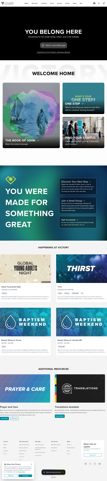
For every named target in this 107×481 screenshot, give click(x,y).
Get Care (14, 418)
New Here (35, 3)
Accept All (25, 476)
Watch (26, 3)
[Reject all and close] (31, 464)
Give (81, 3)
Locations (44, 3)
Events (67, 3)
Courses (59, 3)
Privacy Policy (21, 472)
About (74, 3)
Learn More (59, 416)
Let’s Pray (4, 418)
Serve (52, 3)
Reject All (10, 476)
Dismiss (53, 477)
